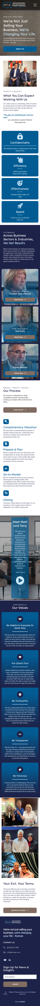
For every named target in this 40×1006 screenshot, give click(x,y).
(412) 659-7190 (13, 947)
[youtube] (5, 960)
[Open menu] (35, 5)
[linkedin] (9, 960)
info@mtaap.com (13, 952)
